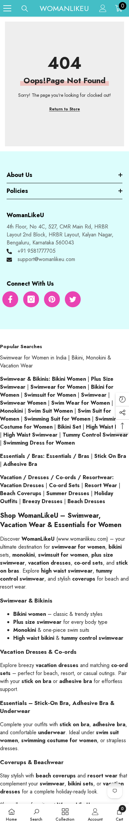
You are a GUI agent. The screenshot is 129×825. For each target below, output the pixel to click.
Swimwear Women (23, 403)
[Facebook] (10, 299)
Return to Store (64, 109)
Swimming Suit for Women (57, 419)
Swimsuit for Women (50, 395)
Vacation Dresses (22, 485)
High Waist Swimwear (30, 435)
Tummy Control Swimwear (95, 435)
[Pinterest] (52, 299)
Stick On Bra (110, 456)
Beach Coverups (20, 493)
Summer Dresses (67, 493)
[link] (36, 814)
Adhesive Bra (20, 464)
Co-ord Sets (64, 485)
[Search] (25, 9)
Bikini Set (69, 427)
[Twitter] (73, 299)
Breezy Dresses (42, 501)
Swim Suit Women (50, 411)
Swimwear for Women (58, 387)
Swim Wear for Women (80, 403)
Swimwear (94, 395)
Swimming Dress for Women (39, 443)
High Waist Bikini (107, 427)
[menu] (7, 8)
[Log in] (103, 8)
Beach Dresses (86, 501)
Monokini (11, 411)
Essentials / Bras (67, 456)
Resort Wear (101, 485)
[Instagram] (31, 299)
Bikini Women (69, 379)
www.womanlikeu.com (82, 539)
